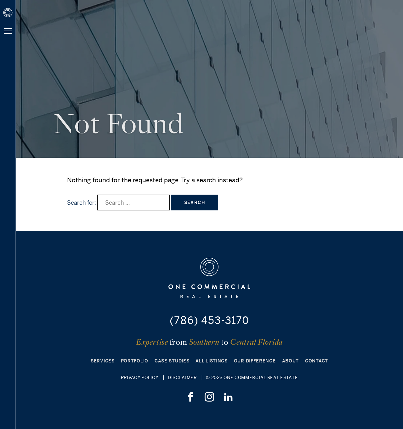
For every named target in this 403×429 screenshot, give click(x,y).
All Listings (211, 360)
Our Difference (255, 360)
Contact (316, 360)
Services (103, 360)
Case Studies (172, 360)
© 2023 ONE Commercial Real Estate (252, 377)
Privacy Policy (140, 377)
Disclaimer (182, 377)
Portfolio (134, 360)
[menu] (8, 30)
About (290, 360)
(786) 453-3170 (209, 320)
